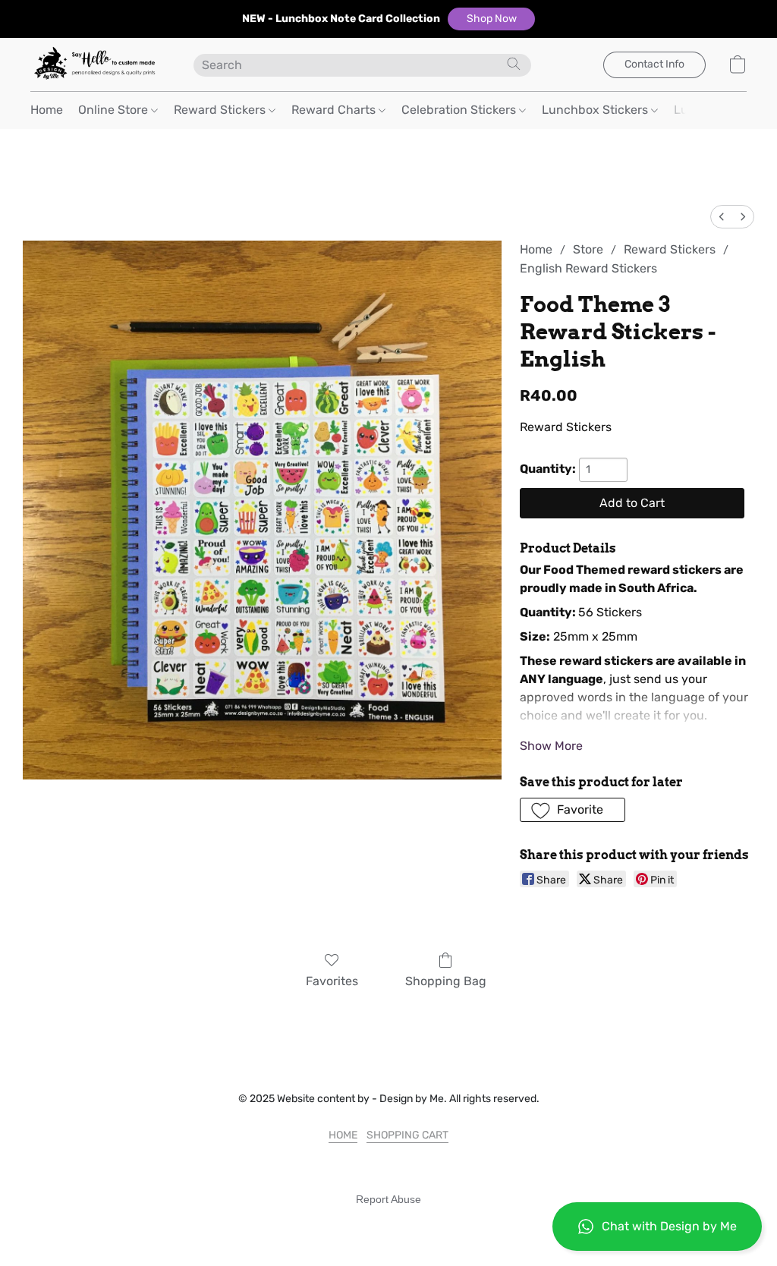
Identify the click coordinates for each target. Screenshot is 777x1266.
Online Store (114, 109)
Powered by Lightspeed (389, 1225)
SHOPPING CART (407, 1135)
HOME (343, 1135)
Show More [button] (551, 745)
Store (588, 249)
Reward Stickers (221, 109)
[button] (491, 19)
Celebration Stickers (460, 109)
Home (46, 109)
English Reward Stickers (588, 268)
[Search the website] (513, 63)
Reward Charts (335, 109)
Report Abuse (388, 1199)
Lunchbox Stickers (596, 109)
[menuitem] (721, 217)
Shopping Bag (445, 981)
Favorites (332, 981)
